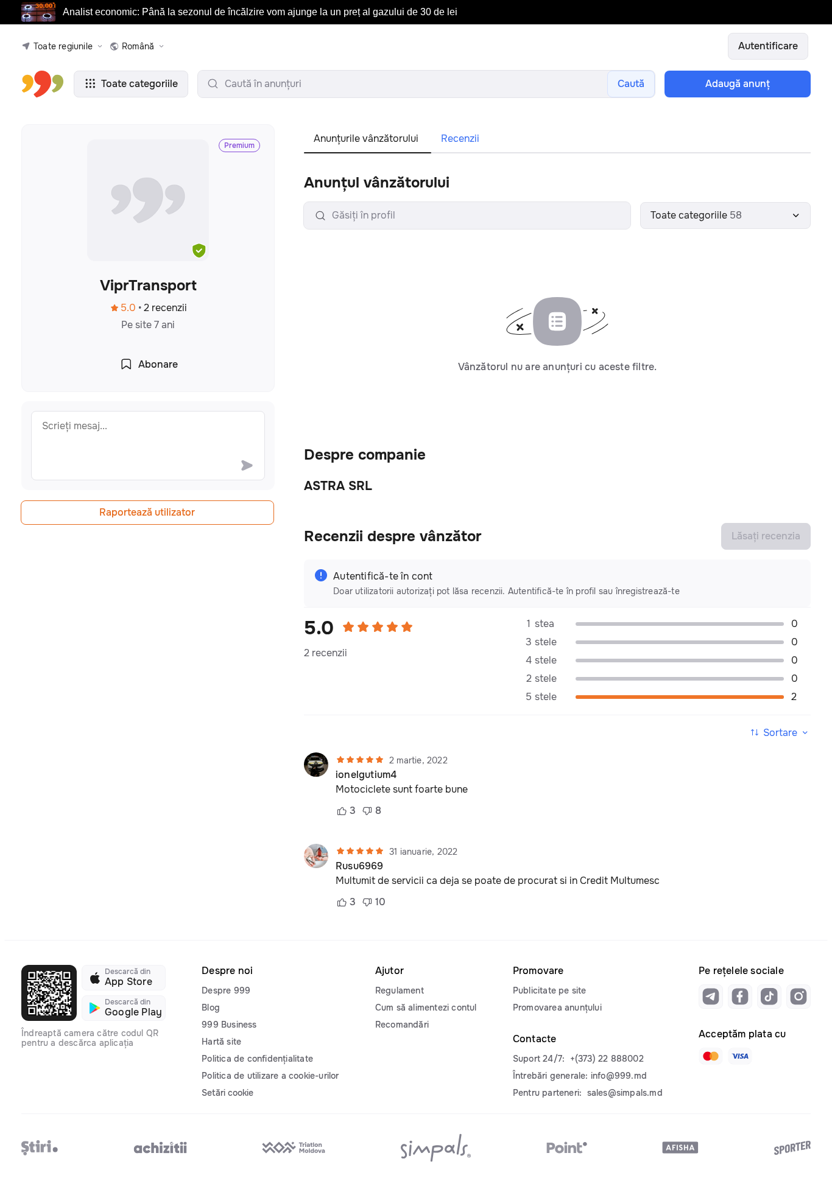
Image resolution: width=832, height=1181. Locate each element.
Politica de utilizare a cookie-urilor (270, 1076)
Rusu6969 (360, 866)
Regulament (399, 990)
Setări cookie (227, 1093)
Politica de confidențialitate (257, 1059)
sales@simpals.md (625, 1093)
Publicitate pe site (550, 990)
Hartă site (221, 1041)
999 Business (229, 1024)
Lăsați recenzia (766, 536)
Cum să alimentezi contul (426, 1007)
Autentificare (768, 46)
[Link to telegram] (711, 996)
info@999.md (619, 1076)
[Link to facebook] (740, 996)
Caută (631, 83)
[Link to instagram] (798, 996)
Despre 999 (226, 990)
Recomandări (402, 1024)
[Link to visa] (740, 1056)
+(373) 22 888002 (607, 1059)
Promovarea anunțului (557, 1007)
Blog (211, 1007)
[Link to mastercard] (711, 1056)
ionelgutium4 (366, 775)
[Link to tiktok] (769, 996)
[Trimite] (246, 465)
